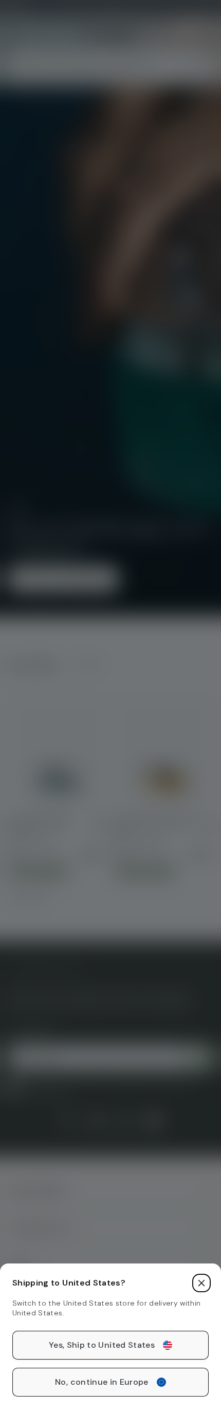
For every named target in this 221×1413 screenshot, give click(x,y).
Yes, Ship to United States (102, 1345)
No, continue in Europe (102, 1382)
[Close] (201, 1283)
